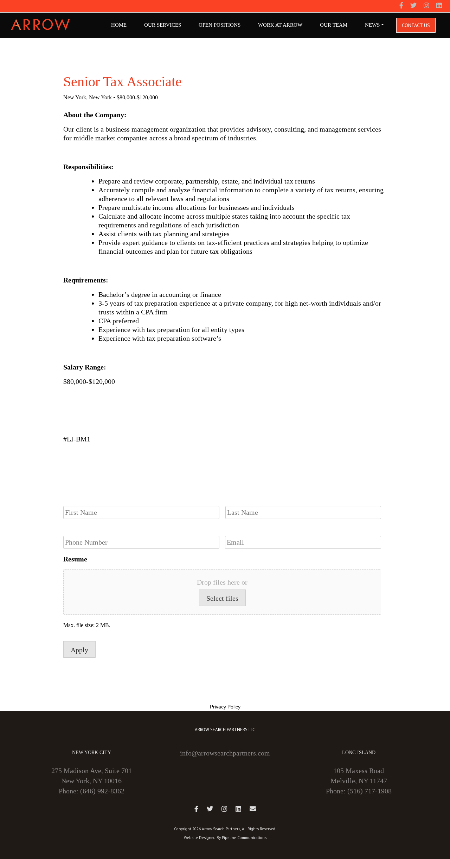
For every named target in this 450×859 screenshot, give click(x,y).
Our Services (162, 25)
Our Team (333, 25)
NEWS (372, 25)
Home (119, 25)
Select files (222, 598)
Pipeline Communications (244, 837)
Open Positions (219, 25)
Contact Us (416, 25)
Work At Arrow (280, 25)
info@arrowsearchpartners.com (225, 753)
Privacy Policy (225, 707)
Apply (79, 650)
